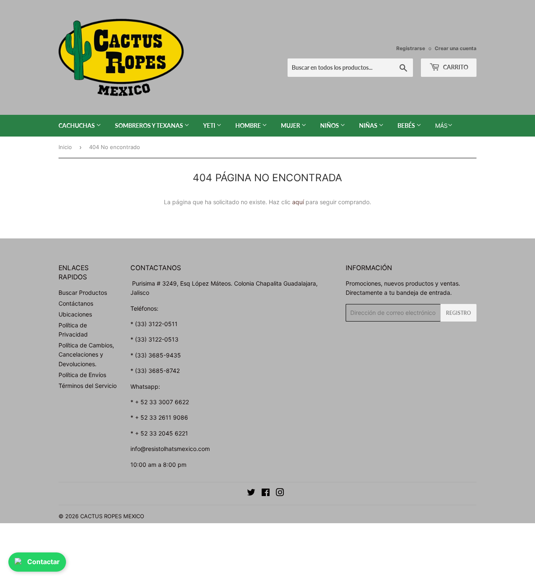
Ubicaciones (75, 314)
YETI (210, 125)
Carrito (455, 67)
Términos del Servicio (88, 385)
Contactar (43, 561)
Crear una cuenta (455, 48)
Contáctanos (76, 303)
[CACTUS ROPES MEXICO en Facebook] (265, 493)
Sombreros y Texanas (149, 125)
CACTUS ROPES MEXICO (112, 516)
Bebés (406, 125)
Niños (330, 125)
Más (441, 125)
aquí (298, 201)
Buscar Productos (83, 292)
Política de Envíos (82, 374)
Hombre (248, 125)
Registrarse (410, 48)
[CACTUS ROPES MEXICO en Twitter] (251, 493)
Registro (458, 313)
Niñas (369, 125)
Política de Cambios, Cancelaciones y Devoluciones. (86, 354)
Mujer (291, 125)
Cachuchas (77, 125)
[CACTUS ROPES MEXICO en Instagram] (280, 493)
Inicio (65, 147)
